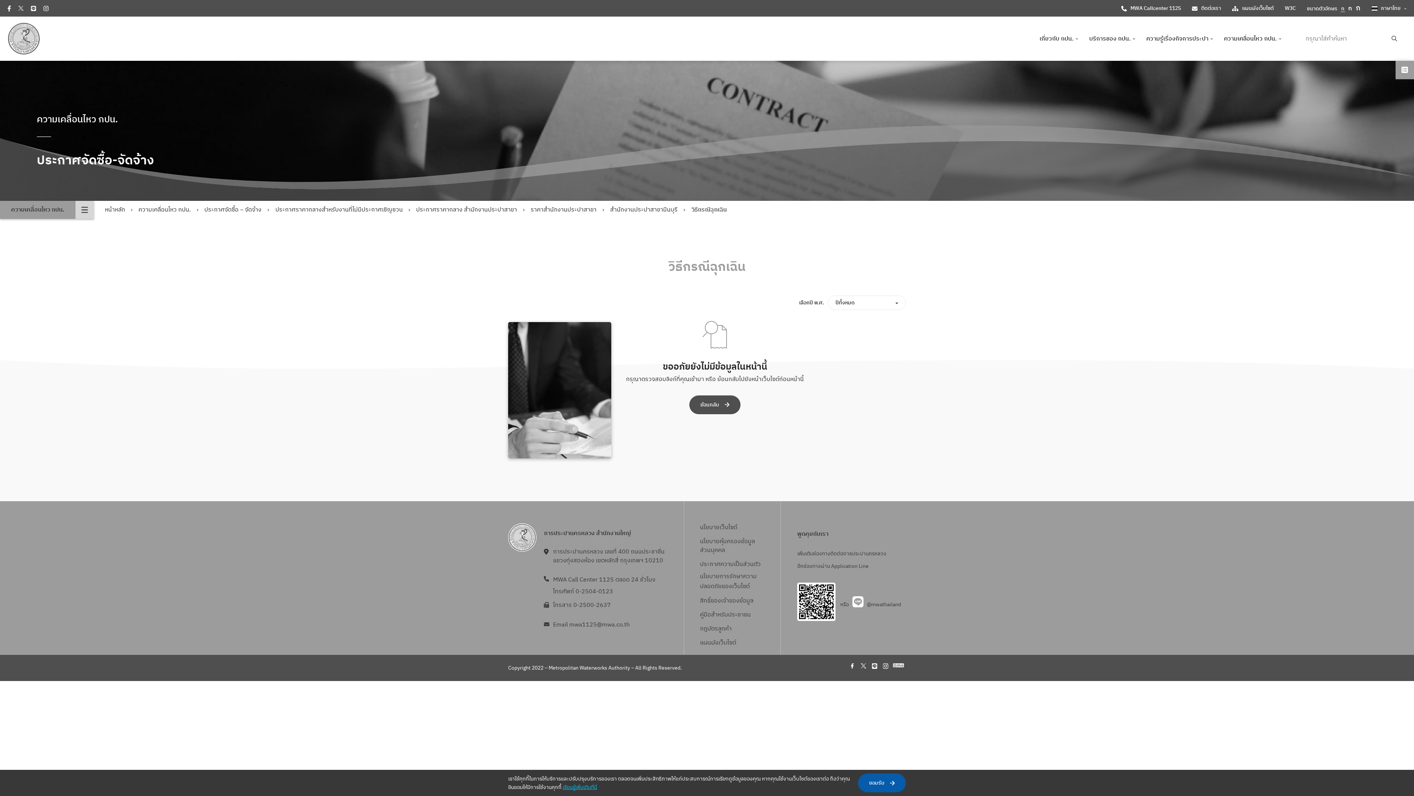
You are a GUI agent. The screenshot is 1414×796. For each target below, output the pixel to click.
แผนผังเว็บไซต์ (1258, 8)
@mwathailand (884, 604)
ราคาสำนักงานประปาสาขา (564, 210)
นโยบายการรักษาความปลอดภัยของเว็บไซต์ (728, 581)
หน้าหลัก (115, 210)
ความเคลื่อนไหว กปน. (164, 210)
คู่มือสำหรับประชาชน (725, 615)
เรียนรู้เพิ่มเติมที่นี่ (580, 787)
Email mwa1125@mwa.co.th (591, 625)
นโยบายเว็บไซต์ (718, 528)
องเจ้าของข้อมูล (733, 601)
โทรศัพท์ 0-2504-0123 (583, 592)
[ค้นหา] (1394, 39)
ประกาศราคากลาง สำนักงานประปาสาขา (466, 210)
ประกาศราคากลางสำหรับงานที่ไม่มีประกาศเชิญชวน (339, 210)
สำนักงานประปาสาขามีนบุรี (644, 210)
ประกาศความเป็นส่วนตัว (730, 564)
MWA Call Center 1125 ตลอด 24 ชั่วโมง (604, 580)
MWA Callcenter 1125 (1155, 8)
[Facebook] (9, 8)
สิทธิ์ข (707, 601)
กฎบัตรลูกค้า (716, 629)
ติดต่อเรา (1211, 8)
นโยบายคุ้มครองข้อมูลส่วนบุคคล (727, 546)
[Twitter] (21, 8)
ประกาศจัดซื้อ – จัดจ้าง (232, 210)
